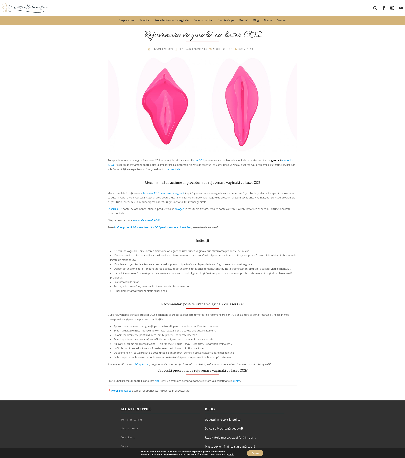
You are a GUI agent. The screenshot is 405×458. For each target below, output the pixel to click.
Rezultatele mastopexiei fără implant (230, 437)
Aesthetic (219, 48)
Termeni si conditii (131, 419)
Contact (282, 20)
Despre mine (126, 20)
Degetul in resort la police (222, 419)
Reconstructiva (203, 20)
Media (268, 20)
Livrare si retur (129, 428)
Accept (255, 453)
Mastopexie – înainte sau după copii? (230, 446)
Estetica (145, 20)
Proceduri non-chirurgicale (171, 20)
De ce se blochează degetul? (224, 428)
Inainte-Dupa (226, 20)
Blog (256, 20)
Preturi (243, 20)
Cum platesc (128, 437)
